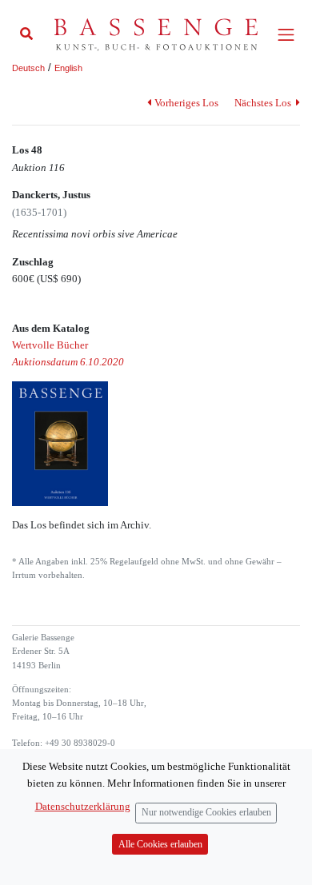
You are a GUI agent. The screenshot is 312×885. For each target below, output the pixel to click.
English (68, 68)
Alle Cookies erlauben (160, 844)
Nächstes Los (264, 103)
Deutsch (28, 68)
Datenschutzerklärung (82, 806)
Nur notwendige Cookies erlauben (206, 812)
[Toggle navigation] (286, 35)
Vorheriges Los (186, 103)
